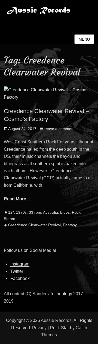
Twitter (16, 271)
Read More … (18, 199)
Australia (50, 212)
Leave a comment (59, 128)
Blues (65, 212)
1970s (21, 212)
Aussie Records (25, 23)
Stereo (9, 218)
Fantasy (70, 225)
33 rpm (35, 212)
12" (11, 212)
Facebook (20, 278)
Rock (76, 212)
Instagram (19, 264)
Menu (84, 39)
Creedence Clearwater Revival (34, 225)
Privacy (39, 327)
